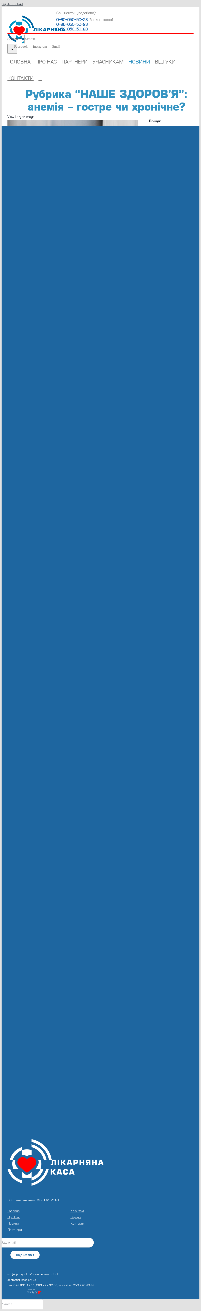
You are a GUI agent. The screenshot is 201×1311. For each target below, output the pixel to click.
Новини (13, 1223)
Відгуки (75, 1217)
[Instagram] (55, 1263)
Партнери (14, 1230)
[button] (40, 78)
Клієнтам (77, 1211)
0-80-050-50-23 (72, 20)
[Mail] (61, 1263)
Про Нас (13, 1217)
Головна (13, 1211)
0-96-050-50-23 (72, 24)
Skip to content (12, 4)
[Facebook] (50, 1263)
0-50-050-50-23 (72, 29)
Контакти (77, 1223)
